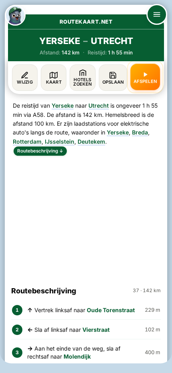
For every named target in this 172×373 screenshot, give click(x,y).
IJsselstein (59, 141)
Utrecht (98, 105)
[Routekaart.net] (15, 15)
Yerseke (63, 105)
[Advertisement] (86, 217)
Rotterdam (27, 141)
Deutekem (91, 141)
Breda (140, 132)
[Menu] (156, 14)
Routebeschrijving (40, 151)
